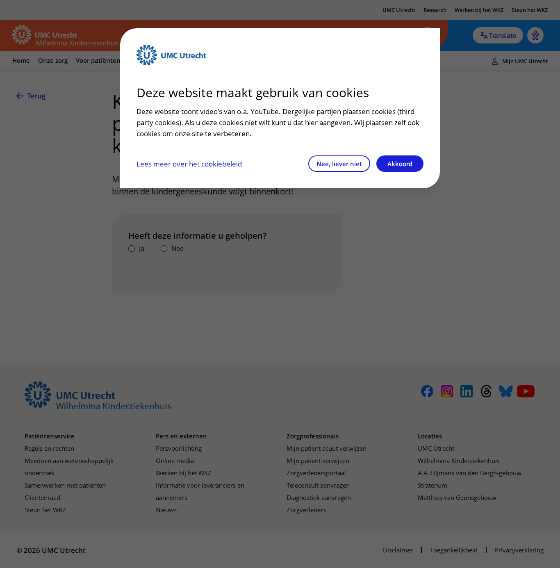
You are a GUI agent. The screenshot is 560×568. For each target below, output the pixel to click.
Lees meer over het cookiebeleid (189, 164)
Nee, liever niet (339, 164)
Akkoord (399, 164)
